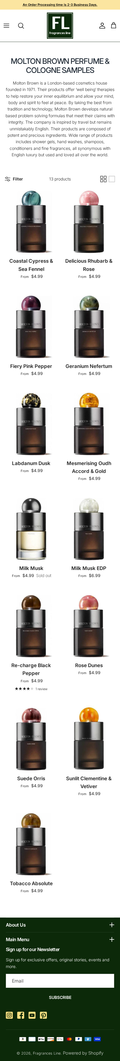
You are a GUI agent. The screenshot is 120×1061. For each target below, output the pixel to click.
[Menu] (6, 25)
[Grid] (103, 179)
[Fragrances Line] (60, 26)
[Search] (23, 25)
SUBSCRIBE (60, 997)
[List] (111, 179)
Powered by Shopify (83, 1053)
